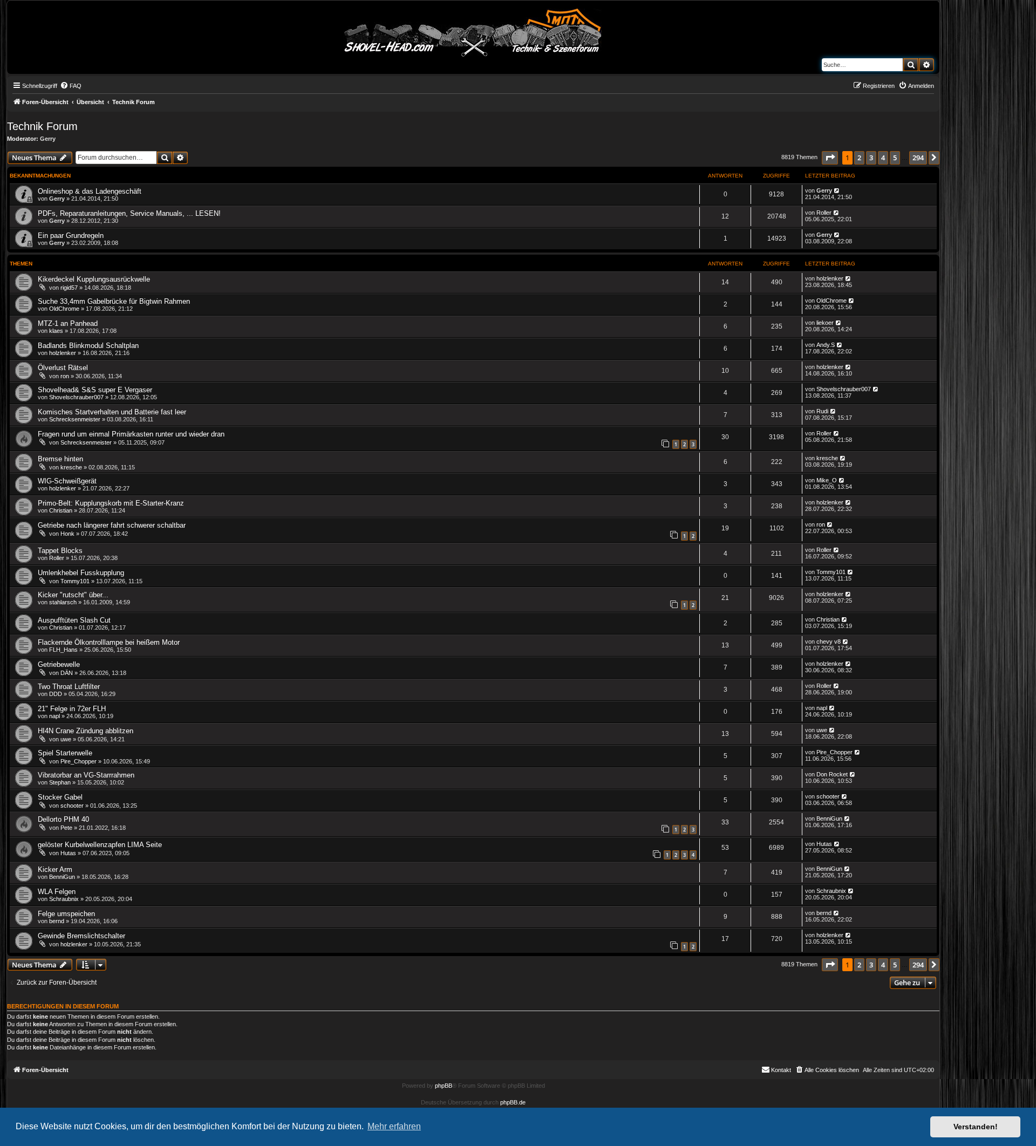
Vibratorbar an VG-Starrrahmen (86, 775)
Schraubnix (64, 899)
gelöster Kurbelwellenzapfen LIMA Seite (100, 845)
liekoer (825, 322)
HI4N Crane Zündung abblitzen (85, 731)
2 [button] (859, 157)
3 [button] (871, 157)
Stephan (60, 782)
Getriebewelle (59, 664)
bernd (56, 921)
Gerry (48, 138)
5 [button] (895, 157)
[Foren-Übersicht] (473, 30)
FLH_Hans (63, 649)
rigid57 (69, 287)
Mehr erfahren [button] (394, 1126)
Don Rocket (832, 774)
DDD (55, 694)
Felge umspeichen (66, 914)
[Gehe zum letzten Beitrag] (837, 190)
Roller (823, 212)
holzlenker (829, 278)
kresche (71, 467)
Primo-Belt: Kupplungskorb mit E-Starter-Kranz (111, 503)
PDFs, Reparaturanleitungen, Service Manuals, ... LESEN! (129, 213)
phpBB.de (513, 1102)
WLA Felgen (57, 892)
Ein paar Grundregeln (71, 235)
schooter (72, 805)
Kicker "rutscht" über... (73, 595)
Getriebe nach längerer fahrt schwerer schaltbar (112, 525)
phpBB (443, 1085)
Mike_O (826, 480)
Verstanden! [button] (975, 1126)
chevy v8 (828, 641)
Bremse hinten (60, 459)
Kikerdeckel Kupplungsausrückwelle (94, 279)
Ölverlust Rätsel (63, 368)
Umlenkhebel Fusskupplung (81, 573)
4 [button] (883, 157)
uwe (65, 739)
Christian (60, 510)
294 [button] (918, 157)
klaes (56, 331)
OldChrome (64, 308)
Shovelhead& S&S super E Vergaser (95, 390)
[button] (830, 157)
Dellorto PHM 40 (63, 819)
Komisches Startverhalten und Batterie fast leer (112, 412)
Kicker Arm (55, 869)
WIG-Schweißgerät (67, 481)
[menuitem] (70, 85)
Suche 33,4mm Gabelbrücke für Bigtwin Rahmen (114, 301)
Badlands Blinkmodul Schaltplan (88, 346)
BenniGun (829, 818)
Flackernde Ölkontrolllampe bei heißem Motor (109, 642)
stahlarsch (63, 602)
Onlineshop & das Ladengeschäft (89, 191)
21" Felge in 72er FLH (72, 709)
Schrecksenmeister (74, 419)
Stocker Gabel (60, 797)
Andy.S (825, 345)
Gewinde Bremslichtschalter (81, 936)
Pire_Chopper (78, 761)
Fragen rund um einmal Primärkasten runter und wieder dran (131, 434)
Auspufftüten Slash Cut (74, 620)
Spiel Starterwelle (65, 753)
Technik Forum (42, 126)
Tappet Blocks (60, 551)
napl (54, 716)
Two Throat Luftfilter (69, 687)
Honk (67, 533)
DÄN (66, 673)
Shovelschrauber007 (76, 397)
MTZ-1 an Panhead (68, 323)
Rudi (822, 411)
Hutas (68, 853)
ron (64, 376)
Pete (66, 827)
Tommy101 (75, 581)
